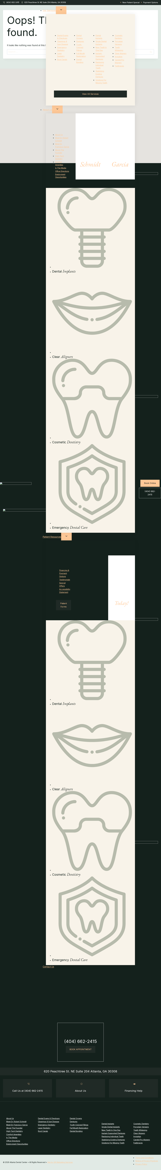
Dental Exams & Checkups (49, 1118)
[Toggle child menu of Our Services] (61, 10)
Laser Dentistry (44, 1128)
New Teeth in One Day (111, 1130)
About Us (47, 109)
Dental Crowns (76, 1118)
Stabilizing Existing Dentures (100, 74)
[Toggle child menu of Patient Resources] (66, 537)
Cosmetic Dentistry (141, 1124)
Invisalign (118, 57)
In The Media (60, 168)
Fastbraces (119, 66)
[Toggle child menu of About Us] (57, 109)
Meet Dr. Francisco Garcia (17, 1125)
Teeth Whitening (140, 1130)
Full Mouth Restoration (79, 1128)
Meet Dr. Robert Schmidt (16, 1122)
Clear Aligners (120, 53)
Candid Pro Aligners (141, 1140)
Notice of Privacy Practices (146, 1161)
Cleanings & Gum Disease (48, 1122)
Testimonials (64, 579)
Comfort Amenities (13, 1134)
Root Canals (62, 59)
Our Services (49, 10)
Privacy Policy (141, 1164)
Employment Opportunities (17, 1144)
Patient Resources (52, 537)
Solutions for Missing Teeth (113, 1143)
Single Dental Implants (111, 1127)
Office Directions (62, 171)
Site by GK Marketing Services (60, 1162)
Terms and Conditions (144, 1158)
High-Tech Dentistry (14, 1131)
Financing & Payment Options (64, 573)
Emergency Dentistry (46, 1125)
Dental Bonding (76, 1131)
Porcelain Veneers (141, 1127)
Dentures (80, 41)
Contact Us (48, 966)
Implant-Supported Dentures (100, 56)
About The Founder (14, 1128)
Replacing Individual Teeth (100, 65)
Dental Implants (108, 1124)
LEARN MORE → (90, 172)
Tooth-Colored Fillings (79, 47)
